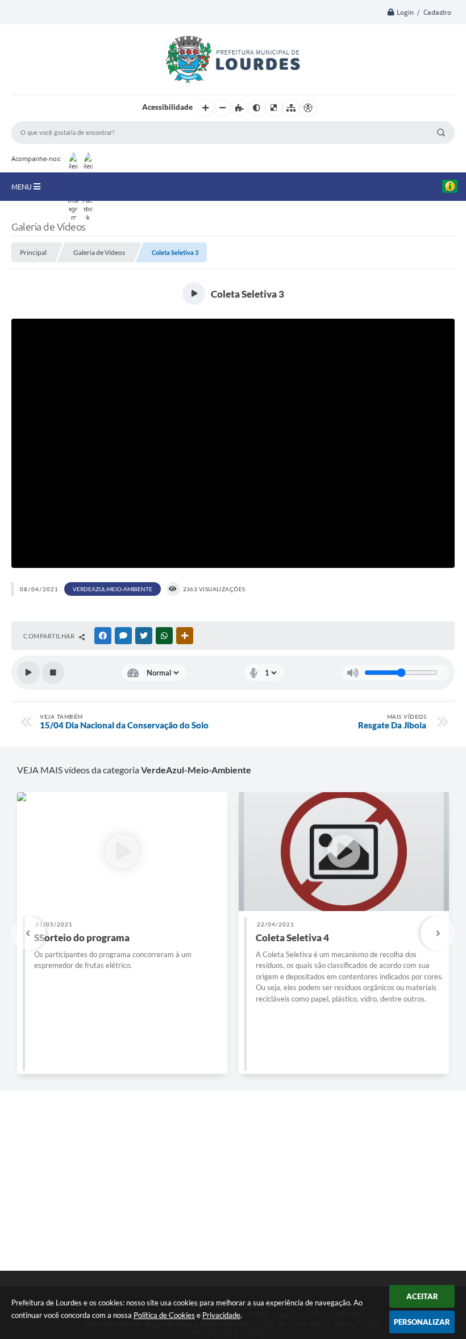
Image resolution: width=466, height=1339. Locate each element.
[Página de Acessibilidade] (308, 108)
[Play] (28, 672)
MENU (22, 187)
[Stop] (52, 672)
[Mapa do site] (291, 108)
